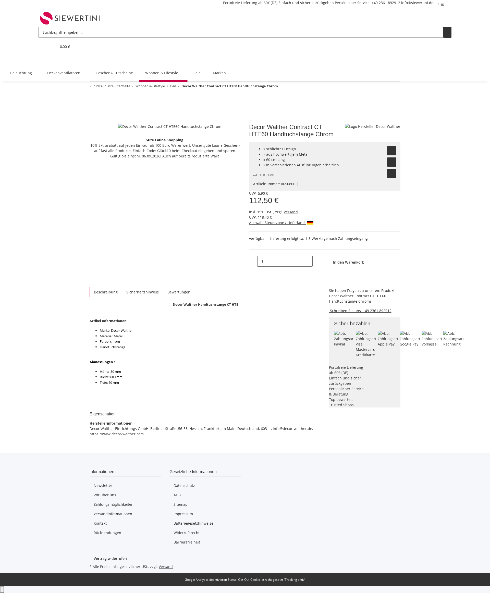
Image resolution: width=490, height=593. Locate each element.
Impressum (183, 513)
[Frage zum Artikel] (391, 173)
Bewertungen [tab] (178, 292)
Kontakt (100, 523)
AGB (177, 494)
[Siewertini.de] (70, 18)
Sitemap (181, 504)
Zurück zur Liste (102, 86)
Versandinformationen (113, 513)
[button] (43, 46)
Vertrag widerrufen (110, 558)
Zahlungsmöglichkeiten (113, 504)
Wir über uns (105, 494)
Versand (291, 211)
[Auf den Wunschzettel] (391, 150)
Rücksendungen (107, 532)
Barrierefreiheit (187, 542)
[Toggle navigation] (45, 59)
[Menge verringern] (253, 261)
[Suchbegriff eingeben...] (447, 32)
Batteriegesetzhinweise (193, 523)
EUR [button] (441, 4)
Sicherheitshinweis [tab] (142, 292)
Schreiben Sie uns (345, 310)
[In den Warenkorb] (94, 120)
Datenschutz (184, 485)
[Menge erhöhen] (317, 261)
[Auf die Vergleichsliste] (391, 162)
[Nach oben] (2, 589)
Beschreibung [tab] (106, 292)
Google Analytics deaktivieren (206, 579)
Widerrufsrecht (187, 532)
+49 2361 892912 (386, 2)
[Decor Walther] (372, 126)
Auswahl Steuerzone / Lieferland (277, 222)
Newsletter (103, 485)
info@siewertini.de (417, 2)
